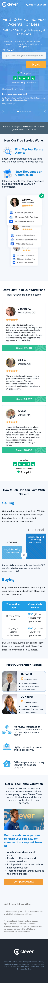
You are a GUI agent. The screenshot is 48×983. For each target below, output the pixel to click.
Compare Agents (23, 881)
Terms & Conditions (15, 964)
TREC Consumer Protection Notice (16, 967)
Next (36, 64)
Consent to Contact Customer (34, 964)
